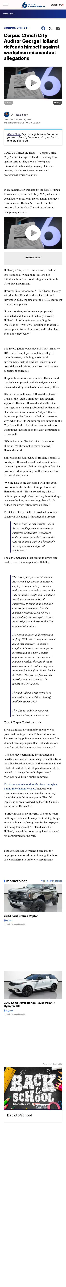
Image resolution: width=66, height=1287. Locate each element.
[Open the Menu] (5, 5)
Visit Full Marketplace (51, 881)
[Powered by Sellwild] (57, 1064)
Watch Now (56, 5)
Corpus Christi (16, 27)
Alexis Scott (21, 114)
